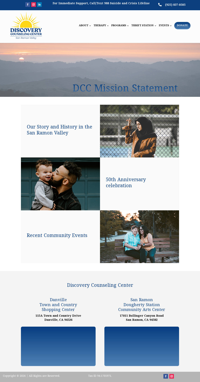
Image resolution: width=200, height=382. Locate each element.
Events (164, 26)
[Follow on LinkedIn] (39, 4)
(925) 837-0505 (175, 5)
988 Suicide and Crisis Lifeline (127, 3)
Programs (118, 26)
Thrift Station (142, 26)
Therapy (100, 26)
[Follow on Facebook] (27, 4)
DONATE (182, 25)
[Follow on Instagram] (33, 4)
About (83, 26)
